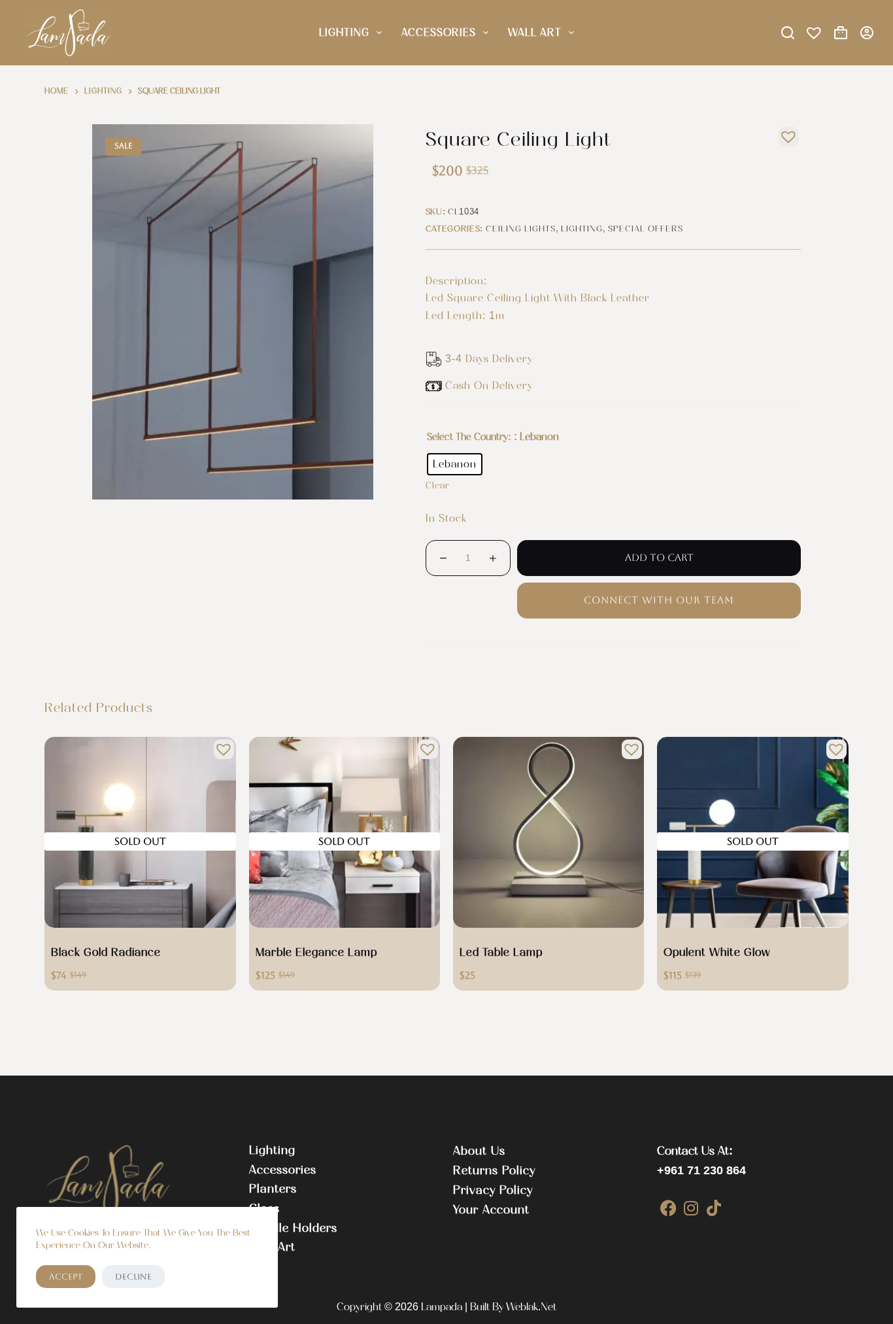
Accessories (438, 32)
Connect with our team (659, 599)
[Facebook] (668, 1208)
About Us (479, 1151)
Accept (65, 1277)
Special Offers (645, 228)
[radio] (454, 464)
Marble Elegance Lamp (316, 952)
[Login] (866, 32)
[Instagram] (691, 1208)
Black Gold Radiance (106, 952)
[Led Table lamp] (548, 832)
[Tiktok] (714, 1208)
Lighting (582, 228)
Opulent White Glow (717, 952)
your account (491, 1209)
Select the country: (469, 437)
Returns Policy (494, 1170)
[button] (785, 133)
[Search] (787, 32)
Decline (133, 1277)
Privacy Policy (493, 1190)
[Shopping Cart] (840, 32)
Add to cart (659, 557)
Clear (438, 485)
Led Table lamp (501, 952)
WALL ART (535, 32)
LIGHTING (344, 32)
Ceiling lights (521, 228)
